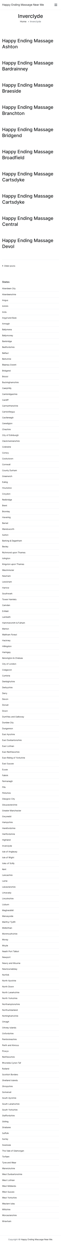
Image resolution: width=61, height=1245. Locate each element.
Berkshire (6, 359)
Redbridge (7, 499)
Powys (5, 1051)
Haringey (6, 652)
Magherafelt (8, 910)
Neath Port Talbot (10, 951)
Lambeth (6, 617)
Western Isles (8, 1203)
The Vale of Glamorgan (13, 1151)
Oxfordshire (7, 1033)
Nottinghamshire (10, 1016)
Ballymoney (7, 335)
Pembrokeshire (9, 1039)
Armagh (6, 323)
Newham (6, 576)
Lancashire (7, 875)
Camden (6, 605)
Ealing (5, 482)
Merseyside (7, 916)
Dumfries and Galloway (13, 716)
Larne (4, 881)
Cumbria (6, 675)
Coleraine (6, 447)
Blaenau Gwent (9, 364)
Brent (4, 505)
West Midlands (9, 1186)
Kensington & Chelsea (12, 658)
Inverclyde (7, 846)
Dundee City (8, 722)
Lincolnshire (7, 898)
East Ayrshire (8, 734)
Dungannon (7, 728)
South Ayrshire (9, 1098)
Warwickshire (8, 1168)
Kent (4, 869)
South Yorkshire (9, 1109)
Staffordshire (8, 1115)
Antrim (5, 306)
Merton (5, 629)
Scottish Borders (10, 1074)
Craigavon (7, 670)
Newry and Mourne (11, 963)
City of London (9, 664)
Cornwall (6, 464)
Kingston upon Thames (13, 564)
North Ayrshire (9, 980)
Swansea (6, 1145)
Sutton (5, 535)
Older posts (9, 266)
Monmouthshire (9, 934)
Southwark (7, 593)
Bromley (6, 511)
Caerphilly (6, 388)
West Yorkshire (9, 1197)
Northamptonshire (11, 1004)
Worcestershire (9, 1215)
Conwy (5, 453)
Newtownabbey (9, 969)
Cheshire (6, 429)
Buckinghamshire (10, 382)
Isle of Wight (8, 857)
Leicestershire (8, 887)
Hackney (6, 640)
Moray (5, 939)
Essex (5, 769)
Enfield (5, 611)
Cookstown (7, 458)
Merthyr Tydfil (8, 922)
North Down (8, 986)
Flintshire (6, 793)
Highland (6, 840)
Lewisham (7, 582)
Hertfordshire (8, 834)
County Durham (9, 470)
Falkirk (5, 775)
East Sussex (8, 763)
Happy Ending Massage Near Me (23, 4)
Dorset (5, 705)
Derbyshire (7, 687)
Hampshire (7, 822)
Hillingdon (6, 646)
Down (5, 711)
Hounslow (7, 488)
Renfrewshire (8, 1057)
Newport (6, 957)
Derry (4, 693)
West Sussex (8, 1192)
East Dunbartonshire (12, 740)
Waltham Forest (9, 634)
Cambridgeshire (9, 394)
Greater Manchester (11, 810)
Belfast (5, 353)
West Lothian (8, 1180)
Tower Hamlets (9, 599)
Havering (6, 517)
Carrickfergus (8, 412)
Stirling (5, 1121)
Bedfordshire (8, 347)
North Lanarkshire (10, 992)
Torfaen (5, 1156)
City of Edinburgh (10, 435)
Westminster (8, 570)
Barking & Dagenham (12, 540)
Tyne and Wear (9, 1162)
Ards (4, 312)
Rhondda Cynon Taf (11, 1063)
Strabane (6, 1127)
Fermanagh (7, 781)
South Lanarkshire (10, 1104)
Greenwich (7, 476)
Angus (5, 300)
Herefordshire (8, 828)
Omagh (5, 1021)
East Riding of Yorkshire (13, 758)
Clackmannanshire (11, 441)
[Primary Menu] (55, 5)
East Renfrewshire (10, 752)
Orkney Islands (9, 1027)
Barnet (5, 523)
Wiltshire (6, 1209)
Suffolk (5, 1133)
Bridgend (6, 370)
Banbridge (7, 341)
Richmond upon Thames (14, 552)
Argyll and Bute (9, 318)
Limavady (6, 892)
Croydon (6, 494)
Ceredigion (7, 423)
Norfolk (5, 975)
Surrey (5, 1139)
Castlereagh (8, 417)
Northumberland (10, 1010)
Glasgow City (8, 799)
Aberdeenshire (9, 294)
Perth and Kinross (10, 1045)
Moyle (5, 945)
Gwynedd (6, 816)
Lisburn (5, 904)
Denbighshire (8, 681)
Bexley (5, 546)
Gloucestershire (9, 805)
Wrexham (6, 1221)
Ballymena (7, 329)
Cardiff (5, 400)
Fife (4, 787)
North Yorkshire (9, 998)
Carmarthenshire (10, 406)
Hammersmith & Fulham (13, 623)
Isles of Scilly (8, 863)
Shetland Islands (10, 1080)
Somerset (6, 1092)
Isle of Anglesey (9, 851)
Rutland (5, 1068)
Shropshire (7, 1086)
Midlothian (7, 928)
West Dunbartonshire (12, 1174)
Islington (6, 558)
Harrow (5, 587)
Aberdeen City (9, 288)
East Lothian (8, 746)
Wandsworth (8, 529)
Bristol (5, 376)
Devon (5, 699)
